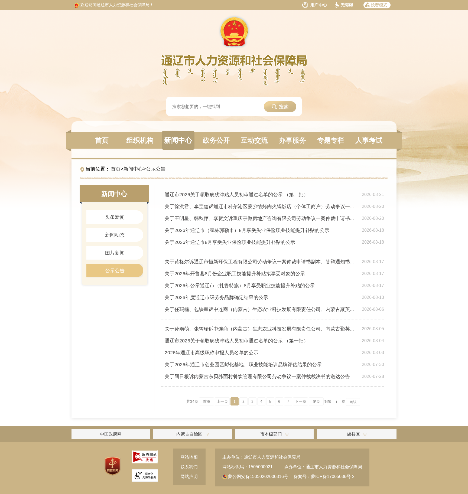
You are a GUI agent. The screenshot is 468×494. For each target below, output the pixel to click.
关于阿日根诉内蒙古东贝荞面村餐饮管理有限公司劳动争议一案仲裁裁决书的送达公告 (257, 376)
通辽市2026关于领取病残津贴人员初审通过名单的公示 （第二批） (236, 194)
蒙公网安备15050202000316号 (257, 476)
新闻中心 (133, 169)
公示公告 (155, 169)
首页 (116, 169)
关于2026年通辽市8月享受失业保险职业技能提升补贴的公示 (230, 242)
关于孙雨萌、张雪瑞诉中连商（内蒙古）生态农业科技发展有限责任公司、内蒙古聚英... (259, 329)
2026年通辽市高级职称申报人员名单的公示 (211, 352)
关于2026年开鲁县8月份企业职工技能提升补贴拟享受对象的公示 (235, 273)
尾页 (316, 401)
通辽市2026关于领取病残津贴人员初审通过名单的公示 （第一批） (236, 340)
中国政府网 (111, 434)
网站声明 (189, 476)
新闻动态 (115, 235)
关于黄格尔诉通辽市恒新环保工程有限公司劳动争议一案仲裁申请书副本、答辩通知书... (259, 261)
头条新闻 (115, 217)
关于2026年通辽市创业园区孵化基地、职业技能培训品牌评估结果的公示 (243, 364)
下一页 (300, 401)
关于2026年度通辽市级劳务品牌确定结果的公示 (216, 297)
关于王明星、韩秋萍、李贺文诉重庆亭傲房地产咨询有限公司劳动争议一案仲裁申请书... (259, 218)
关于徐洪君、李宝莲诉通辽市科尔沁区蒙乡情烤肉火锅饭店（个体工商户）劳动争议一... (259, 206)
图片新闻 (115, 253)
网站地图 (189, 457)
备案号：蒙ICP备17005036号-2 (324, 476)
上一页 (222, 401)
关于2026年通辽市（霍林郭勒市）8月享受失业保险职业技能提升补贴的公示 (247, 230)
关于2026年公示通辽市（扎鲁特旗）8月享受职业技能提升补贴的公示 (240, 285)
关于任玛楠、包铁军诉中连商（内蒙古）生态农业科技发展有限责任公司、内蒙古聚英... (259, 309)
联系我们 (189, 466)
